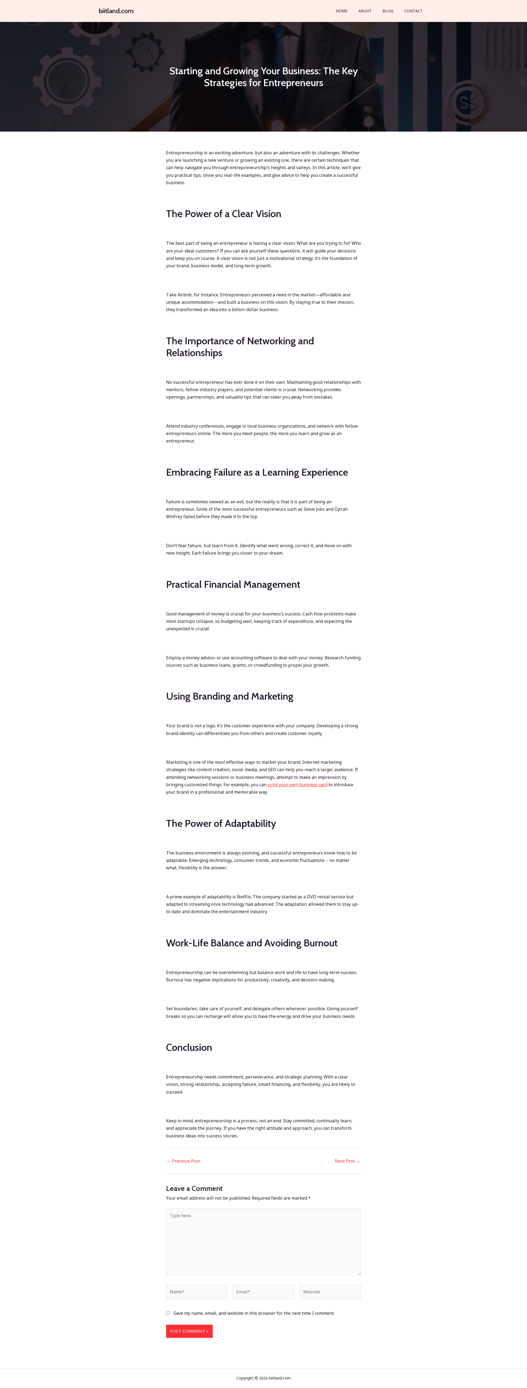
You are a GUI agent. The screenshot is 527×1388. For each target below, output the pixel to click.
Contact (413, 10)
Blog (388, 10)
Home (341, 10)
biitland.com (116, 11)
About (365, 10)
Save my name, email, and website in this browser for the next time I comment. (254, 1313)
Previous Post (183, 1161)
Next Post (347, 1161)
